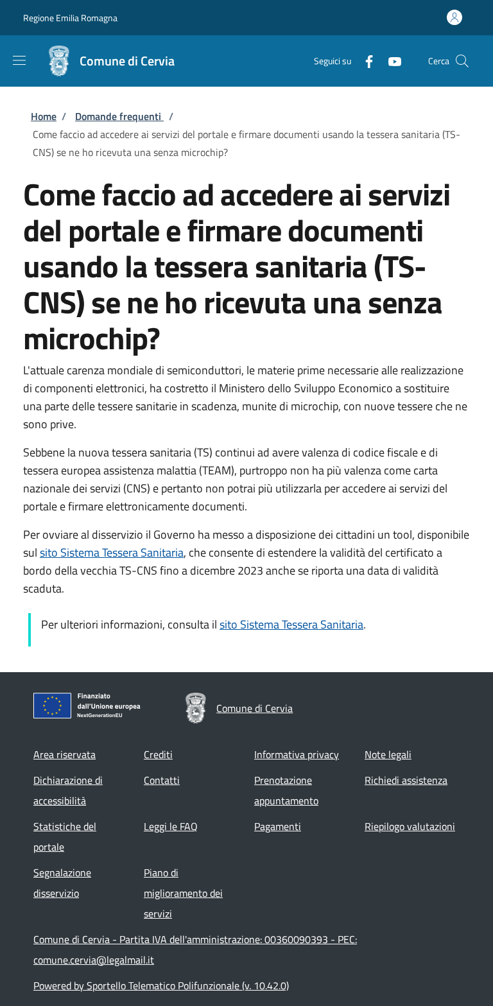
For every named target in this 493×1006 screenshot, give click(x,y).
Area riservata (64, 754)
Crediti (158, 754)
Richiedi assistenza (406, 780)
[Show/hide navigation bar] (19, 60)
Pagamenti (277, 826)
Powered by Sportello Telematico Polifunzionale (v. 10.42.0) (161, 985)
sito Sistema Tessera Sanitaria (112, 552)
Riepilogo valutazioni (410, 826)
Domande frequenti (119, 116)
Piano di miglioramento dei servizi (183, 893)
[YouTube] (389, 60)
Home (43, 116)
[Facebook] (364, 60)
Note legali (388, 754)
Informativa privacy (296, 754)
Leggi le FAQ (171, 826)
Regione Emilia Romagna (70, 17)
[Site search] (462, 61)
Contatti (162, 780)
